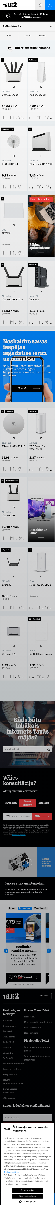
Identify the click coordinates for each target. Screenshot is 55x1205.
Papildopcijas (29, 1201)
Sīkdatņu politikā (11, 1172)
